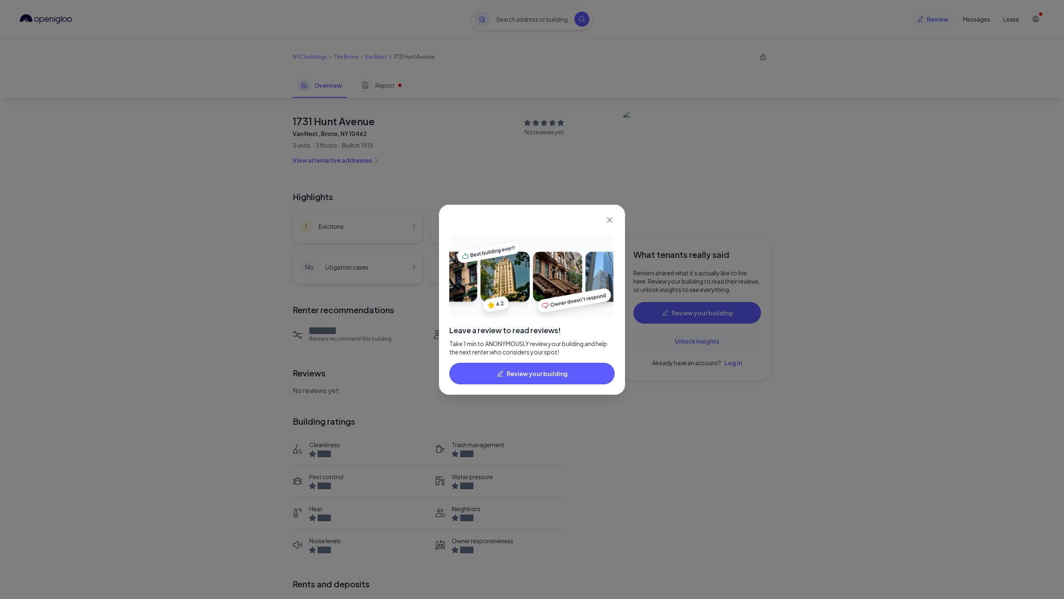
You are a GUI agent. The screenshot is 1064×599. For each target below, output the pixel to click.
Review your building (537, 373)
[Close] (609, 220)
